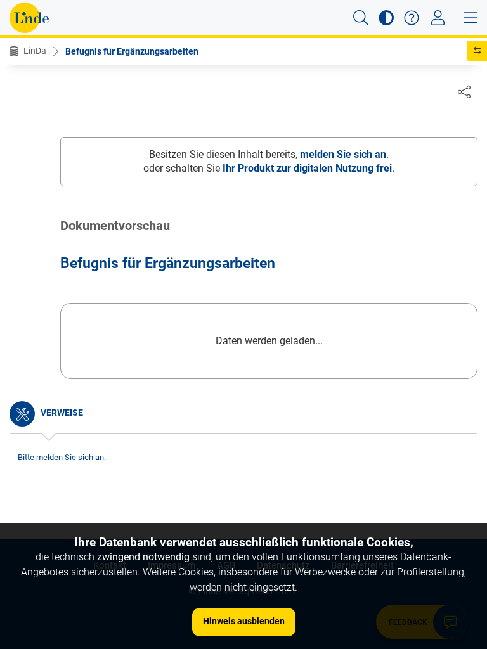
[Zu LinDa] (29, 18)
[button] (360, 17)
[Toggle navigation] (437, 18)
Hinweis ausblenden (244, 621)
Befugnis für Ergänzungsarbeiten (131, 51)
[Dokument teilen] (464, 91)
